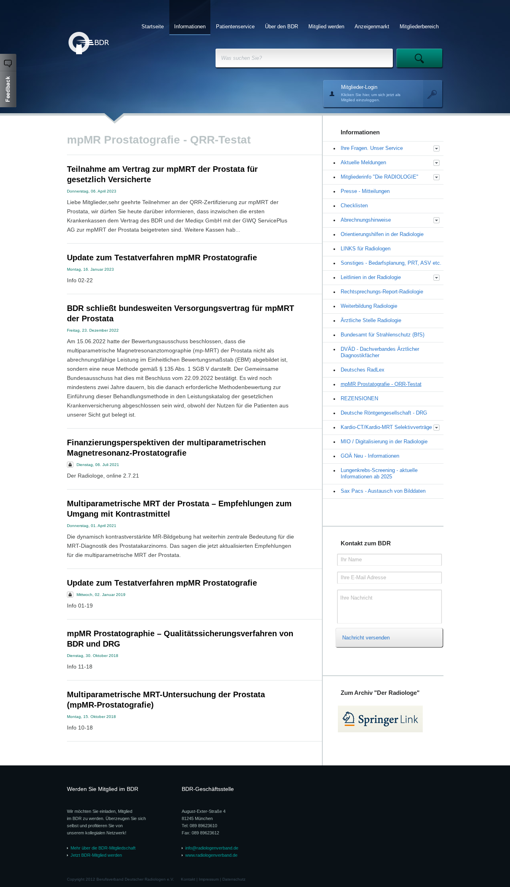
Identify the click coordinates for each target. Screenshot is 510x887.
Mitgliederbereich (419, 27)
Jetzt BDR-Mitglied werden (96, 855)
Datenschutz (233, 879)
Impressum (209, 879)
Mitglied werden (326, 27)
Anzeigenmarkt (372, 27)
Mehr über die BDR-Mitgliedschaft (103, 848)
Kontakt (188, 879)
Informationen (190, 27)
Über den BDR (281, 27)
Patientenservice (235, 27)
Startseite (152, 27)
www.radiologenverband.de (211, 855)
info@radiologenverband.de (211, 848)
